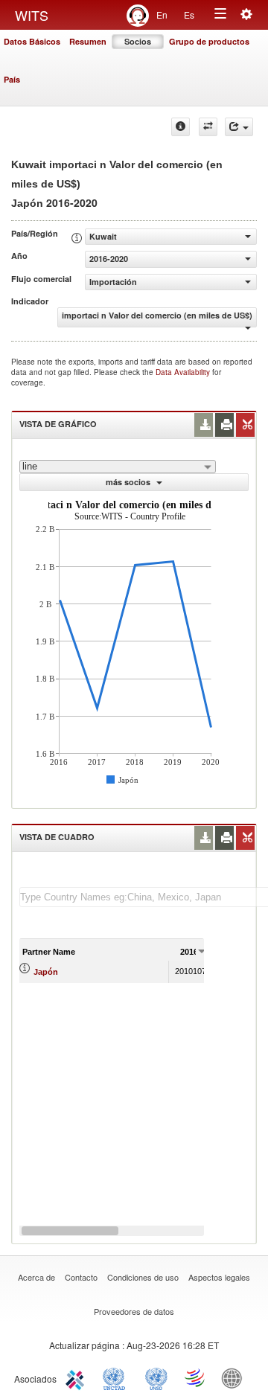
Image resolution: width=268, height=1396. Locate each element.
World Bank (235, 1377)
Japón (46, 971)
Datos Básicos (32, 41)
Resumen (87, 41)
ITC (77, 1377)
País (12, 79)
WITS (31, 15)
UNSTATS (156, 1377)
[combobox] (117, 466)
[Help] (180, 127)
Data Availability (184, 372)
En (162, 14)
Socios (137, 41)
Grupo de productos (209, 41)
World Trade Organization (196, 1377)
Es (189, 14)
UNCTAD (117, 1377)
